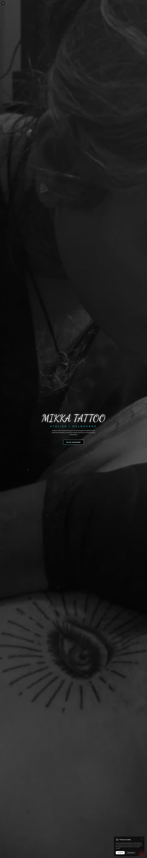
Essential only (131, 852)
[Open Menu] (3, 3)
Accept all (120, 852)
